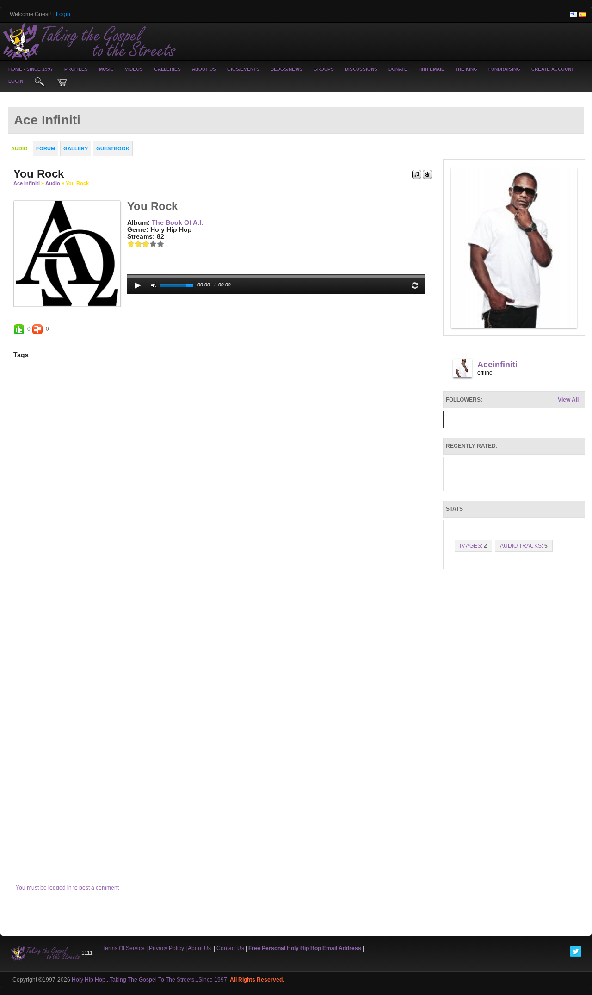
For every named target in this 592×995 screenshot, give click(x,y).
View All (568, 399)
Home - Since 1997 (30, 69)
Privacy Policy (166, 948)
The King (466, 69)
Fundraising (504, 69)
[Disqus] (222, 497)
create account (552, 69)
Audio (52, 183)
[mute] (154, 285)
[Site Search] (40, 82)
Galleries (167, 69)
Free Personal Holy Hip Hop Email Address (304, 948)
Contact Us (230, 948)
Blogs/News (286, 69)
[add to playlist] (416, 174)
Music (106, 69)
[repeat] (415, 285)
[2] (134, 243)
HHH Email (431, 69)
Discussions (361, 69)
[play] (138, 285)
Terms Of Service (123, 948)
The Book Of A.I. (177, 222)
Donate (397, 69)
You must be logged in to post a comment (67, 887)
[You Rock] (67, 253)
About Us (204, 69)
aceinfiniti (497, 364)
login (15, 81)
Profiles (76, 69)
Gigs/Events (243, 69)
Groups (324, 69)
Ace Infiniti (26, 183)
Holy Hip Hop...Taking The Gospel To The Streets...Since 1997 (149, 979)
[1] (131, 243)
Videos (134, 69)
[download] (427, 174)
